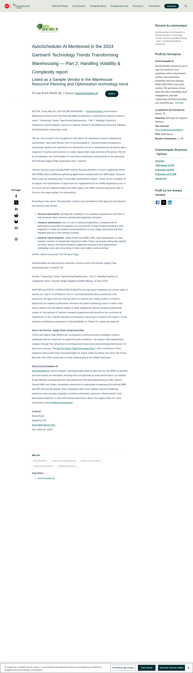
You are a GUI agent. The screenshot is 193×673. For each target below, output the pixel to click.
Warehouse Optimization (91, 461)
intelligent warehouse (67, 466)
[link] (60, 6)
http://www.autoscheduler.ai (169, 129)
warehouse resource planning (64, 461)
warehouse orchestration (43, 466)
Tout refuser (147, 668)
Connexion (154, 6)
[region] (96, 668)
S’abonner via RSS (164, 169)
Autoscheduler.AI (40, 461)
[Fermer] (188, 668)
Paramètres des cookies (123, 668)
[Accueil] (17, 6)
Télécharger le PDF (164, 165)
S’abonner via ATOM (165, 174)
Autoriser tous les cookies (171, 668)
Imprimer (159, 161)
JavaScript (160, 178)
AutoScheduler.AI (86, 93)
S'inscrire (171, 6)
